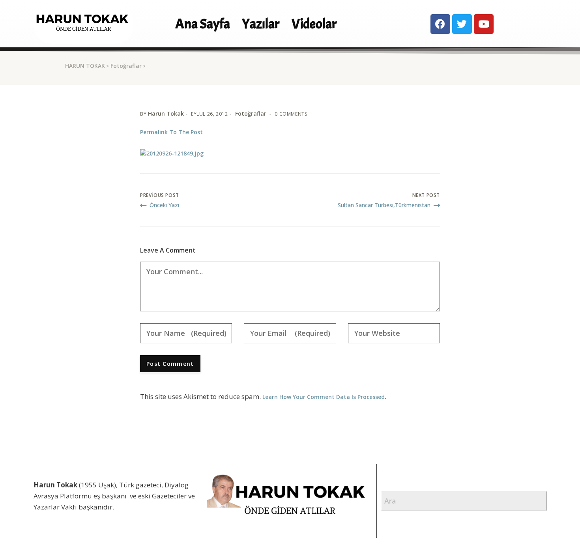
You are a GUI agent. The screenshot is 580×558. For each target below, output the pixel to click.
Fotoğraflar (126, 65)
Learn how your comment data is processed (323, 397)
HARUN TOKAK (85, 65)
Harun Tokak (166, 113)
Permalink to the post (171, 132)
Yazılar (261, 24)
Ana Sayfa (202, 24)
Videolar (314, 24)
